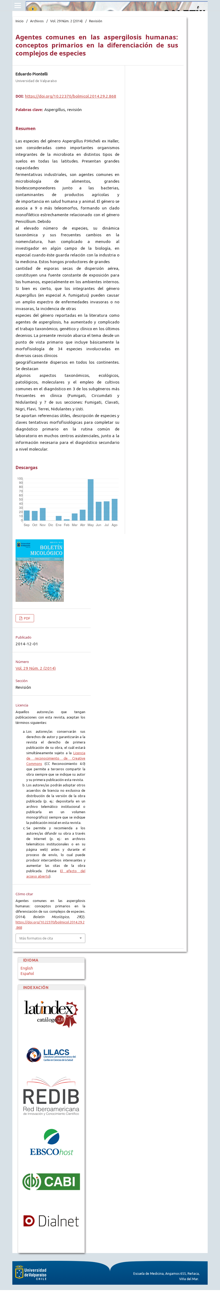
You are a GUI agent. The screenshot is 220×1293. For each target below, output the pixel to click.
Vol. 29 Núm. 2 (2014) (66, 21)
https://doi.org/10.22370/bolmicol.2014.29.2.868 (70, 96)
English (27, 968)
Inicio (20, 21)
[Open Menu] (17, 5)
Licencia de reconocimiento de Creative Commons (55, 758)
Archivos (37, 21)
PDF (26, 618)
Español (27, 973)
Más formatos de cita (36, 938)
